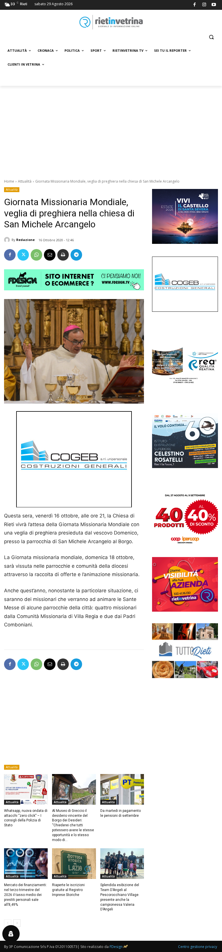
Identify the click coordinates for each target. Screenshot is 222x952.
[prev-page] (7, 923)
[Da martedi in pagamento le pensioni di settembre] (122, 789)
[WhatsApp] (36, 255)
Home (9, 181)
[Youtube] (214, 5)
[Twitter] (23, 255)
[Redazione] (8, 240)
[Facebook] (194, 5)
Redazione (25, 239)
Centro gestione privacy (197, 946)
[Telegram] (76, 255)
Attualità (25, 181)
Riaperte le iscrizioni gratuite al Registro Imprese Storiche (68, 890)
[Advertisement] (111, 129)
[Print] (63, 255)
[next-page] (17, 923)
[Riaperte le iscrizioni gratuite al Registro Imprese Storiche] (74, 863)
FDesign (116, 946)
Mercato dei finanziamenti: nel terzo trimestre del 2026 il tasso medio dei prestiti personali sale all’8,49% (25, 894)
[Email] (50, 255)
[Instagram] (204, 5)
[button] (211, 37)
